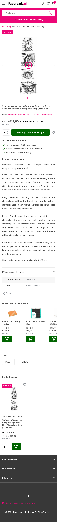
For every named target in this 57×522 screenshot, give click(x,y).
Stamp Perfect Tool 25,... (35, 322)
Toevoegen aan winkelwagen (30, 132)
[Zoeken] (50, 13)
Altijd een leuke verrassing (18, 152)
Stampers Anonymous (18, 114)
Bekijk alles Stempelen (41, 114)
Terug (8, 26)
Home (15, 26)
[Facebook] (28, 496)
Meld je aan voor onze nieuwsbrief (18, 503)
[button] (27, 98)
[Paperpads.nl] (17, 4)
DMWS (41, 512)
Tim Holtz (23, 362)
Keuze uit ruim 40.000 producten (21, 145)
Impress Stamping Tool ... (11, 322)
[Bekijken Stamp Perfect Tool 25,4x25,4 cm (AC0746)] (36, 314)
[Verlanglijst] (48, 4)
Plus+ (49, 512)
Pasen (8, 362)
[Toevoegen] (7, 339)
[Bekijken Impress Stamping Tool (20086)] (12, 314)
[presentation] (3, 65)
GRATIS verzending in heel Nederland (24, 148)
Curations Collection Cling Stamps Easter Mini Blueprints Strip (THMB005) (12, 424)
